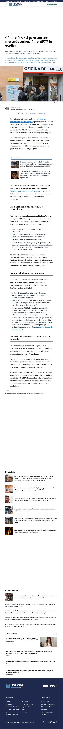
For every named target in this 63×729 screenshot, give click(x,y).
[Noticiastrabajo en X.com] (46, 722)
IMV (42, 1)
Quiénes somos (45, 701)
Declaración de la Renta (12, 707)
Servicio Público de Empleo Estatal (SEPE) (16, 393)
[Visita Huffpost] (52, 4)
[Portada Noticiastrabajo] (14, 686)
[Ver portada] (15, 4)
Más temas (25, 712)
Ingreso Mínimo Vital (12, 715)
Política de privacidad (47, 712)
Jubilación (25, 701)
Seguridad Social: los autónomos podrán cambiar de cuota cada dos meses (32, 58)
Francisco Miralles (15, 107)
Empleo (8, 701)
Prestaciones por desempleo (36, 393)
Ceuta (46, 1)
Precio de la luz (17, 1)
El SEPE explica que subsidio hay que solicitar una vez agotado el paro (31, 62)
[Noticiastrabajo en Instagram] (48, 722)
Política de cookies (46, 707)
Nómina (51, 1)
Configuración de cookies (48, 704)
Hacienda (8, 712)
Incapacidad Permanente (13, 709)
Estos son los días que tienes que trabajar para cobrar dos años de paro (31, 60)
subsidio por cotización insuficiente (24, 191)
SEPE (41, 143)
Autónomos (25, 1)
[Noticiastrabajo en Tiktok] (51, 722)
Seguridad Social (26, 707)
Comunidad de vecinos (28, 704)
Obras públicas (36, 1)
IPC (30, 1)
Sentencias (9, 704)
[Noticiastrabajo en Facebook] (43, 722)
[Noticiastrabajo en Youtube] (54, 722)
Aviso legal (44, 709)
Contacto (43, 715)
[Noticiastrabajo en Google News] (56, 722)
